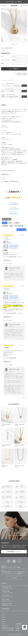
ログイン (4, 624)
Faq (3, 612)
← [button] (1, 1)
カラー (2, 56)
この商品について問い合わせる (10, 181)
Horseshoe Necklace (10, 89)
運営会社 (17, 630)
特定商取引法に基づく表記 (8, 628)
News (3, 622)
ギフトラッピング (5, 60)
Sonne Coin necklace (19, 445)
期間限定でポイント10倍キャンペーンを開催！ (11, 566)
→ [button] (26, 1)
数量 (2, 63)
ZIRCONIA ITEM (7, 587)
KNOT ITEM (7, 600)
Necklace (7, 9)
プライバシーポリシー (20, 626)
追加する (24, 85)
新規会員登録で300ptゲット (14, 551)
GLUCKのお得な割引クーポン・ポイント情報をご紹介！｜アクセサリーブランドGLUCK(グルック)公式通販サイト (14, 572)
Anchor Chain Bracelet (10, 94)
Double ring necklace (20, 424)
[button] (2, 5)
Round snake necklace (10, 83)
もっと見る (14, 577)
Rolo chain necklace (19, 465)
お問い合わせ (5, 626)
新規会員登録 (18, 624)
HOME (2, 9)
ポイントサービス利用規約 (8, 630)
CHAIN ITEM (8, 591)
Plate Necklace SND (6, 445)
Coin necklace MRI (11, 358)
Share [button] (4, 178)
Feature (4, 619)
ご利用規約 (18, 628)
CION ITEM (7, 596)
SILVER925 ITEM (9, 604)
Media (3, 617)
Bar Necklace (5, 465)
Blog (3, 614)
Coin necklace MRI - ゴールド (14, 256)
